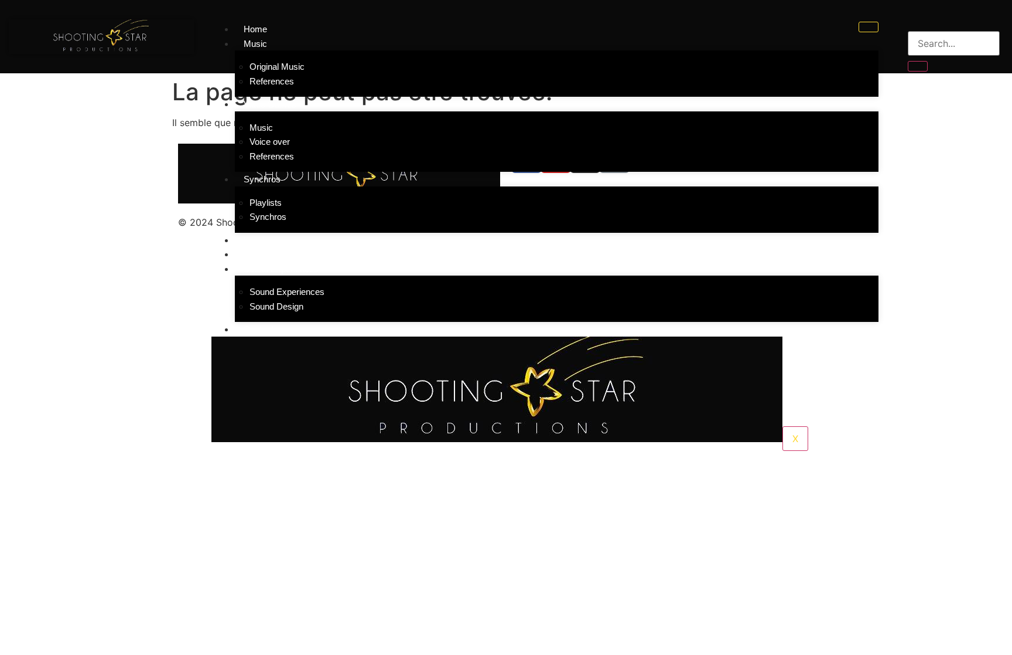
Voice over (269, 142)
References (271, 81)
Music (261, 128)
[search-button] (918, 66)
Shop (254, 254)
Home (255, 29)
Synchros (267, 217)
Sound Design (276, 306)
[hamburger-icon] (868, 27)
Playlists (265, 203)
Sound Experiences (286, 292)
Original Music (277, 67)
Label (254, 240)
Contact (258, 329)
